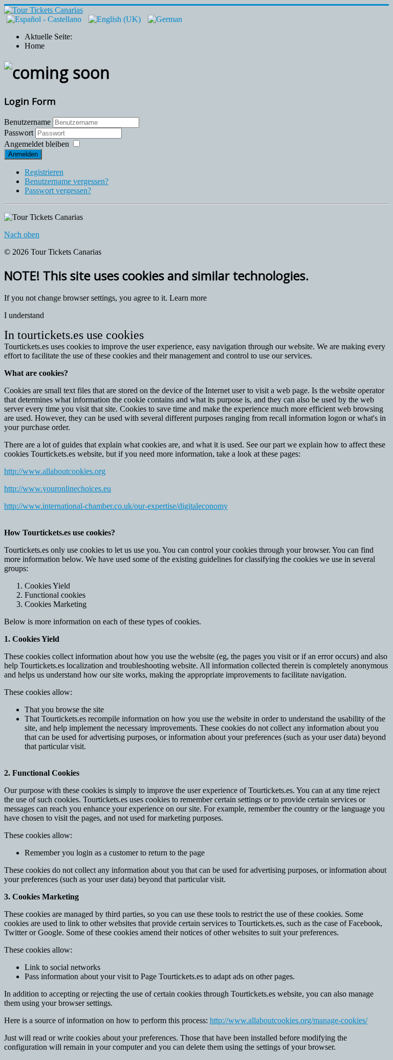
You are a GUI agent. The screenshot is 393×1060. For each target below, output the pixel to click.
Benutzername (27, 122)
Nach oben (21, 234)
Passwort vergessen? (58, 190)
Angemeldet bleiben (36, 144)
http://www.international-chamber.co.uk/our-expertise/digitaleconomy (116, 506)
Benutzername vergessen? (66, 181)
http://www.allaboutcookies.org (54, 471)
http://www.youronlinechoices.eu (57, 488)
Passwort (19, 132)
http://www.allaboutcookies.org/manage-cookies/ (288, 1020)
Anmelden (23, 154)
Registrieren (44, 172)
